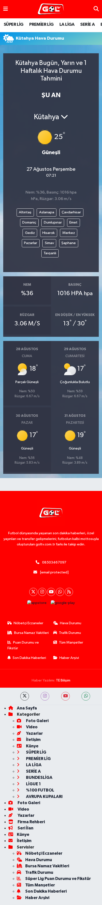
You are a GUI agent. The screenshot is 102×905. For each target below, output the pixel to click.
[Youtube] (51, 592)
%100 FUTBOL (39, 790)
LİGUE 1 (33, 784)
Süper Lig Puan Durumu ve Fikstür (58, 879)
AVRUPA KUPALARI (44, 796)
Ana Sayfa (27, 708)
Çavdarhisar (71, 212)
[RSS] (69, 592)
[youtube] (65, 696)
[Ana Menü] (5, 9)
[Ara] (96, 9)
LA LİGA (67, 24)
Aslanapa (46, 212)
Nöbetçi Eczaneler (28, 623)
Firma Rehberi (31, 822)
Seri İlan (25, 828)
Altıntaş (25, 212)
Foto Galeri (37, 721)
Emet (73, 222)
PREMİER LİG (41, 24)
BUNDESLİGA (38, 777)
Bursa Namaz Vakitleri (31, 633)
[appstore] (37, 604)
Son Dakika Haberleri (29, 658)
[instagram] (45, 696)
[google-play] (63, 604)
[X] (33, 592)
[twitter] (24, 696)
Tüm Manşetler (71, 642)
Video (31, 727)
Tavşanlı (50, 253)
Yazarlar (34, 733)
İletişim (33, 739)
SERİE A (87, 24)
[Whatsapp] (60, 592)
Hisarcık (48, 233)
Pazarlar (30, 243)
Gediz (30, 233)
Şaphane (68, 243)
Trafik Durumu (70, 633)
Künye (31, 746)
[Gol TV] (51, 9)
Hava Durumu (70, 623)
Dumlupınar (53, 222)
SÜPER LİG (14, 24)
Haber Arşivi (69, 658)
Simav (49, 243)
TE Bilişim (63, 680)
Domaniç (29, 222)
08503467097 (54, 562)
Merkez (68, 233)
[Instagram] (42, 592)
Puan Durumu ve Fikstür (23, 645)
